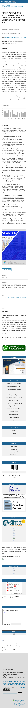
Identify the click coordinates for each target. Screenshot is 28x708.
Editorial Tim (14, 449)
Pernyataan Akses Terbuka (14, 389)
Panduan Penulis (14, 411)
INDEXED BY (14, 518)
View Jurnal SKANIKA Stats (10, 693)
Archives (8, 5)
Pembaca (14, 430)
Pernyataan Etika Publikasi (14, 386)
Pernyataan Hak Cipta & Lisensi (14, 403)
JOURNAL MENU (14, 380)
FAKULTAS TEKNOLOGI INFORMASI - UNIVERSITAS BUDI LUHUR (14, 683)
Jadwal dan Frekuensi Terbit (14, 408)
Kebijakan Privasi (14, 392)
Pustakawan (14, 436)
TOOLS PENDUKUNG (14, 566)
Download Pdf (7, 269)
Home (3, 5)
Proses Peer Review (14, 417)
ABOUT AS (14, 443)
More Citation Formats (8, 290)
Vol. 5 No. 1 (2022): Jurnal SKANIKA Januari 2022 (12, 6)
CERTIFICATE (14, 357)
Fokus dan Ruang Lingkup (14, 383)
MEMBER (14, 631)
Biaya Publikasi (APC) (14, 406)
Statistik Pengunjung (7, 600)
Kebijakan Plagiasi (14, 394)
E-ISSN (14, 462)
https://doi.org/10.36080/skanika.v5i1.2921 (15, 37)
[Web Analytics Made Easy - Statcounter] (20, 693)
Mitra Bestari (14, 446)
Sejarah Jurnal (14, 452)
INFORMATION (14, 427)
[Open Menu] (1, 1)
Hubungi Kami (14, 454)
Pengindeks (14, 420)
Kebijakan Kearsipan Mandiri (14, 397)
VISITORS (14, 580)
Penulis (14, 433)
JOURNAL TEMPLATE (14, 484)
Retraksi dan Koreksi (14, 400)
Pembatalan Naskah (14, 414)
